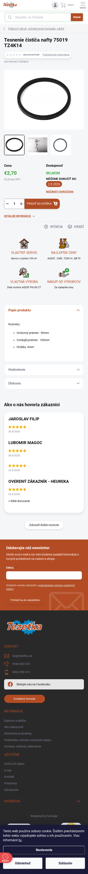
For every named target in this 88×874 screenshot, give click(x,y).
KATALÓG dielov (14, 763)
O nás (7, 770)
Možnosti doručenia (59, 191)
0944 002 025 (21, 663)
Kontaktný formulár (24, 698)
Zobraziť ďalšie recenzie (44, 525)
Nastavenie (44, 850)
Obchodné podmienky (18, 733)
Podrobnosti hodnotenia (56, 54)
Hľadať (76, 17)
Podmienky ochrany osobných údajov (28, 740)
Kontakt (9, 776)
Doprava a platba (15, 720)
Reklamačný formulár (44, 816)
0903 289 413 (21, 672)
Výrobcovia (11, 789)
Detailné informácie (17, 216)
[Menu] (83, 5)
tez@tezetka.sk (22, 655)
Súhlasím (65, 863)
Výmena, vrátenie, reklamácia (22, 746)
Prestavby (10, 783)
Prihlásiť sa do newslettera (25, 600)
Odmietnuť (22, 863)
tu (20, 840)
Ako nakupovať (13, 727)
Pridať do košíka (39, 203)
